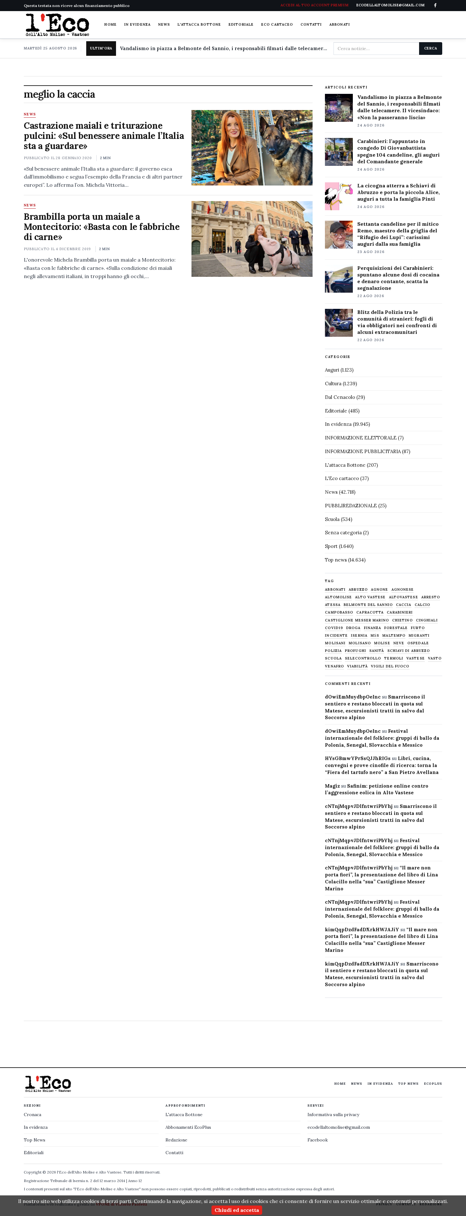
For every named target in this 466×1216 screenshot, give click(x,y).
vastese (415, 658)
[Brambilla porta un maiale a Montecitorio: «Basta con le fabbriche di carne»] (251, 238)
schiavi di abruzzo (408, 651)
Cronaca (32, 1114)
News (164, 24)
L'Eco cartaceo (342, 478)
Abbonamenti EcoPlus (188, 1127)
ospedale (418, 643)
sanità (376, 651)
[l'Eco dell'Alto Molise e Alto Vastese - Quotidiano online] (57, 24)
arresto (430, 597)
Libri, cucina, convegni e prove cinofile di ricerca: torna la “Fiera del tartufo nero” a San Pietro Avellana (382, 765)
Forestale (396, 628)
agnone (379, 590)
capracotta (370, 612)
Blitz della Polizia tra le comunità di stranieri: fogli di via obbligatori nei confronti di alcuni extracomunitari (397, 322)
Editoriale (241, 24)
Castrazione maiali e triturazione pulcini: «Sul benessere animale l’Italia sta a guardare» (104, 136)
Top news (336, 560)
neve (398, 643)
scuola (333, 658)
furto (418, 628)
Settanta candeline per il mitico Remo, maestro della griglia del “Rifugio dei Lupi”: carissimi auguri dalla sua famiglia (398, 234)
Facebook (317, 1140)
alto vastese (370, 597)
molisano (360, 643)
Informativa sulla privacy (333, 1114)
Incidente (336, 636)
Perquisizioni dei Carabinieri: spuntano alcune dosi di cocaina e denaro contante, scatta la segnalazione (398, 278)
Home (110, 24)
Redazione (176, 1140)
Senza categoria (343, 533)
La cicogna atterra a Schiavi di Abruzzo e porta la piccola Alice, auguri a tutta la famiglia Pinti (398, 192)
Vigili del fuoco (390, 666)
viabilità (357, 666)
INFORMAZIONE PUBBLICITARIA (363, 451)
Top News (408, 1084)
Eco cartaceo (277, 24)
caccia (403, 605)
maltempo (393, 636)
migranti (419, 636)
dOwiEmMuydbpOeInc (353, 697)
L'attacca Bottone (199, 24)
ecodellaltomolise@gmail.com (338, 1127)
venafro (334, 666)
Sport (331, 546)
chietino (402, 620)
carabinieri (400, 612)
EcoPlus (433, 1084)
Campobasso (339, 612)
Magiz (332, 786)
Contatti (311, 24)
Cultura (333, 383)
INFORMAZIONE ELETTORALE (361, 438)
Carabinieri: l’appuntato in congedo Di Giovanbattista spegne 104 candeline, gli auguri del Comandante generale (398, 151)
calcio (422, 605)
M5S (375, 636)
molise (382, 643)
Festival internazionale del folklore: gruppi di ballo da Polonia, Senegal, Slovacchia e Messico (382, 738)
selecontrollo (363, 658)
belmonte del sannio (368, 605)
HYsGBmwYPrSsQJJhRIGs (358, 758)
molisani (335, 643)
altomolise (338, 597)
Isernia (359, 636)
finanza (372, 628)
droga (353, 628)
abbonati (335, 590)
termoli (393, 658)
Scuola (332, 519)
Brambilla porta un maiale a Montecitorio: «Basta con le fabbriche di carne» (101, 227)
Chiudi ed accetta (237, 1210)
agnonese (403, 590)
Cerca (430, 48)
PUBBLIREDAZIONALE (351, 506)
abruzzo (358, 590)
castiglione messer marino (357, 620)
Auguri (332, 370)
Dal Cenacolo (340, 397)
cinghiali (427, 620)
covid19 (334, 628)
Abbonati (339, 24)
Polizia (333, 651)
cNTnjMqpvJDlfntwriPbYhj (358, 806)
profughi (355, 651)
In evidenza (137, 24)
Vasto (435, 658)
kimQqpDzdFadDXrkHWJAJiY (362, 930)
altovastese (403, 597)
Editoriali (33, 1152)
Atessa (332, 605)
